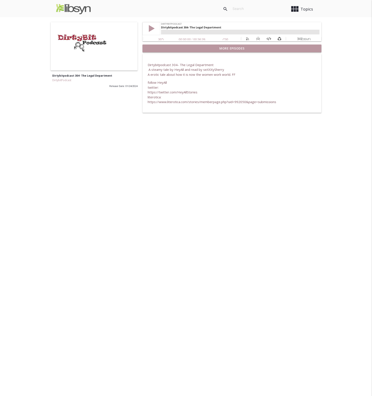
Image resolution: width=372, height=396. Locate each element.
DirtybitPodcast (61, 80)
